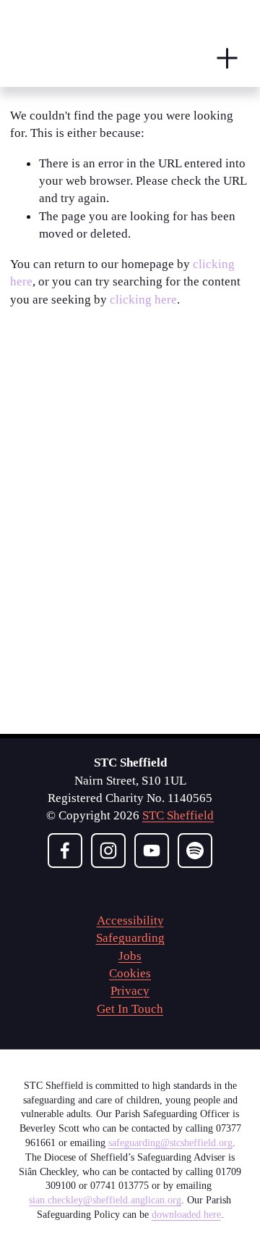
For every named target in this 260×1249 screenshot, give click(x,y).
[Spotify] (195, 850)
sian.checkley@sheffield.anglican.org (105, 1200)
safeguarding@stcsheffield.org (170, 1142)
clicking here (143, 299)
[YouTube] (151, 850)
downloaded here (186, 1214)
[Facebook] (65, 850)
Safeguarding (130, 937)
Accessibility (130, 920)
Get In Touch (130, 1008)
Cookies (130, 973)
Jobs (130, 955)
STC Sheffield (178, 815)
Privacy (130, 990)
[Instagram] (108, 850)
